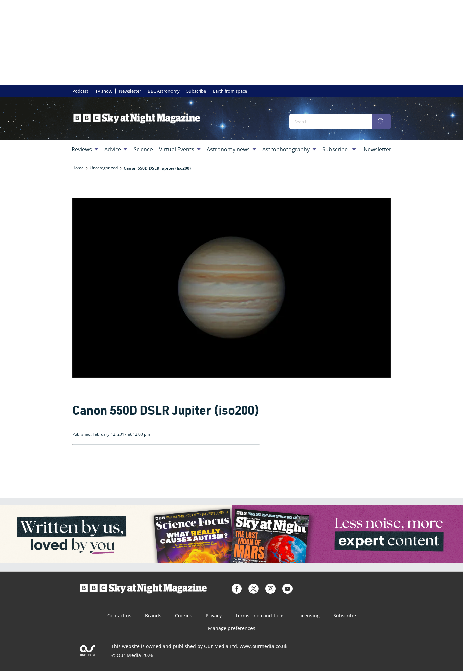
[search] (381, 121)
